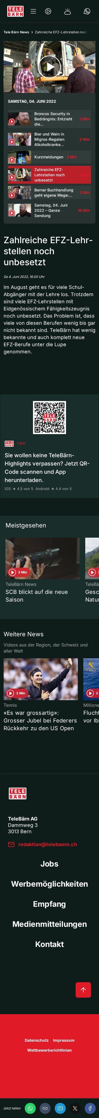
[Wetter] (67, 11)
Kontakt (49, 944)
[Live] (48, 11)
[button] (45, 1108)
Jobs (49, 863)
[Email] (60, 1108)
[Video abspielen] (49, 67)
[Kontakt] (87, 11)
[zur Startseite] (15, 11)
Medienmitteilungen (49, 924)
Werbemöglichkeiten (49, 884)
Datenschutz (37, 1040)
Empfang (49, 904)
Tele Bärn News (16, 32)
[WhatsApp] (30, 1108)
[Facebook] (90, 1108)
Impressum (64, 1040)
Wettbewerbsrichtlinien (49, 1050)
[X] (75, 1108)
